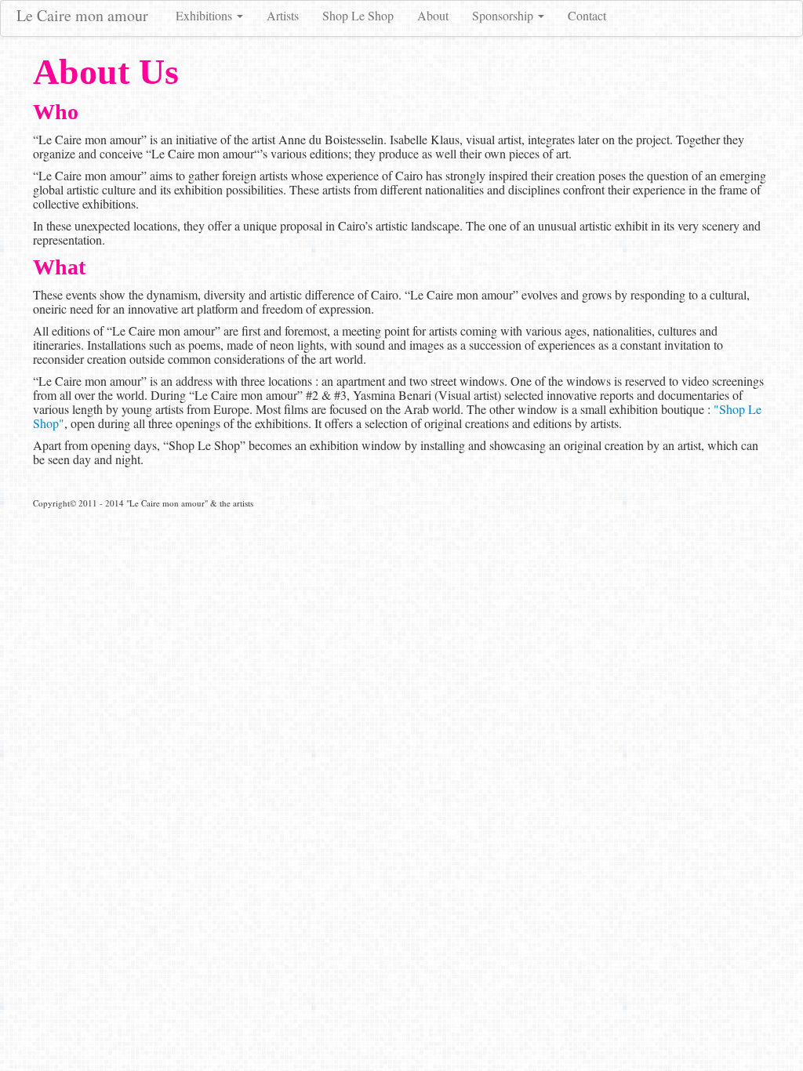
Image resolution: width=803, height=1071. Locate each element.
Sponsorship (504, 15)
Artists (283, 15)
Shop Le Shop (358, 15)
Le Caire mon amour (82, 15)
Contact (587, 15)
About (433, 15)
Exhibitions (205, 15)
